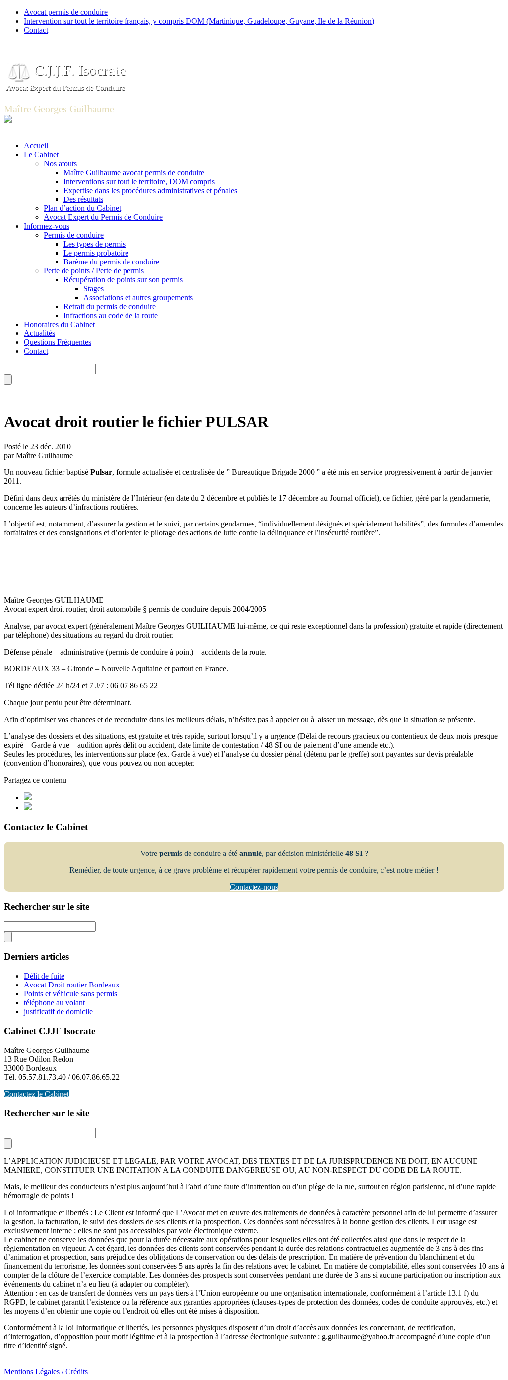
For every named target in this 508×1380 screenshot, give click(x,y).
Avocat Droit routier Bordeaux (72, 985)
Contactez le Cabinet (36, 1094)
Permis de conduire (74, 235)
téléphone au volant (54, 1002)
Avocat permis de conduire (66, 12)
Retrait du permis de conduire (110, 306)
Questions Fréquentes (57, 342)
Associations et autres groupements (138, 297)
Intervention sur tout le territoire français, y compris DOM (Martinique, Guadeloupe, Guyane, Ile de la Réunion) (199, 21)
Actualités (39, 333)
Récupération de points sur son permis (123, 279)
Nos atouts (60, 163)
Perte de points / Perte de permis (94, 270)
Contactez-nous (254, 887)
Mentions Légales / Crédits (46, 1371)
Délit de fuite (44, 976)
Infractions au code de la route (111, 315)
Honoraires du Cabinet (59, 324)
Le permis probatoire (96, 253)
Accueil (36, 145)
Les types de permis (95, 244)
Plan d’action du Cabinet (82, 208)
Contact (36, 30)
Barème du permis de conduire (111, 262)
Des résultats (83, 199)
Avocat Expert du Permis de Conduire (103, 217)
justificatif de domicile (58, 1011)
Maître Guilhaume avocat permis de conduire (134, 172)
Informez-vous (46, 226)
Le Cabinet (41, 154)
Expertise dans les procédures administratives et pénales (150, 190)
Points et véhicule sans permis (70, 993)
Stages (93, 288)
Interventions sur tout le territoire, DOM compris (139, 181)
